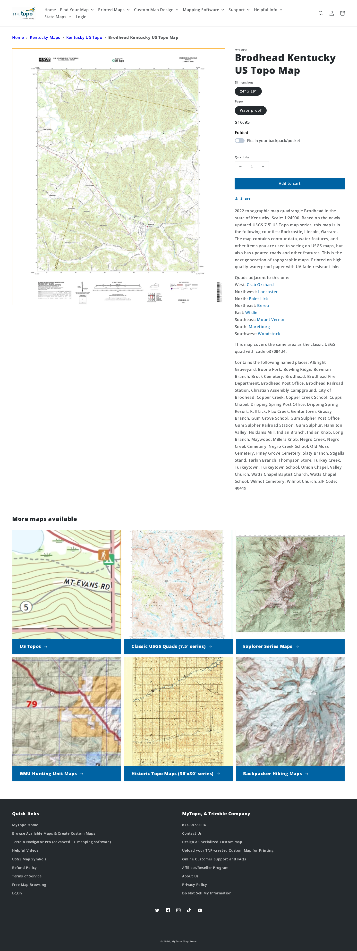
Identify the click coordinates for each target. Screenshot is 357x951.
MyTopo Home (25, 825)
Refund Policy (24, 867)
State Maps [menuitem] (55, 16)
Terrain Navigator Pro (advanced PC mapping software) (61, 842)
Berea (263, 305)
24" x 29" (248, 91)
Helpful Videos (25, 850)
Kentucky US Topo (84, 37)
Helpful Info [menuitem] (266, 9)
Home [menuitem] (50, 9)
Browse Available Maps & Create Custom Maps (53, 833)
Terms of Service (27, 876)
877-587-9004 (194, 825)
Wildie (251, 312)
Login (17, 893)
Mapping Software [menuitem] (201, 9)
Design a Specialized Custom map (212, 842)
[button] (321, 13)
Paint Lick (258, 298)
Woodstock (269, 333)
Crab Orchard (260, 284)
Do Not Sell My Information (207, 893)
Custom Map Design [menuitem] (154, 9)
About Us (190, 876)
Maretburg (259, 326)
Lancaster (268, 291)
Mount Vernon (271, 319)
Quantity (242, 157)
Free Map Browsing (29, 884)
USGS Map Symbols (29, 859)
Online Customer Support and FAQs (214, 859)
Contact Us (192, 833)
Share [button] (245, 198)
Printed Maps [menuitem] (111, 9)
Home (18, 37)
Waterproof (251, 110)
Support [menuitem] (237, 9)
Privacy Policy (194, 884)
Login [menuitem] (81, 16)
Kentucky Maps (45, 37)
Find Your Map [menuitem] (74, 9)
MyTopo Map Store (184, 941)
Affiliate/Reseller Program (205, 867)
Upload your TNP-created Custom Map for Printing (227, 850)
